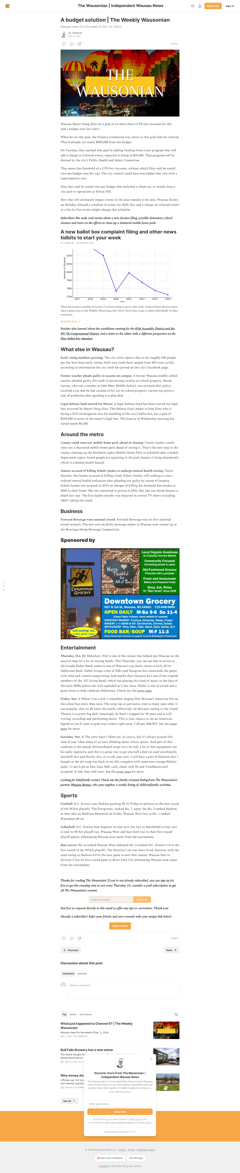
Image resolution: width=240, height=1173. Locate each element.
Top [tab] (64, 1014)
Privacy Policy (144, 1122)
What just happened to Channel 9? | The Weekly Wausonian (97, 1026)
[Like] (64, 43)
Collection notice (146, 1149)
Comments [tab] (68, 973)
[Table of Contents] (3, 586)
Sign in (230, 6)
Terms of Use (135, 1119)
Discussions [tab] (86, 1014)
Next (169, 950)
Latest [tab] (73, 1014)
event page (144, 690)
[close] (151, 1058)
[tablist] (75, 973)
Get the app (136, 1157)
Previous (73, 950)
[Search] (192, 6)
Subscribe (213, 6)
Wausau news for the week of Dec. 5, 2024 (85, 1032)
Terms (131, 1149)
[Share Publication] (200, 6)
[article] (120, 1032)
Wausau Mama (81, 785)
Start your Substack (111, 1157)
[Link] (56, 349)
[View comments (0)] (71, 43)
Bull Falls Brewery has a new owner (87, 1050)
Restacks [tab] (82, 973)
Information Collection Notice (119, 1122)
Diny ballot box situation (76, 338)
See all (67, 1101)
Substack (104, 1166)
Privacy (122, 1149)
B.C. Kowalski (75, 33)
